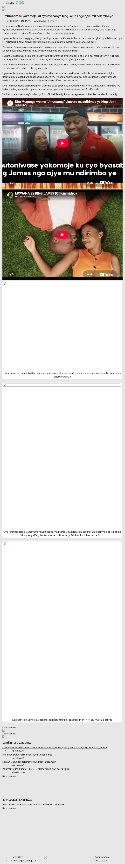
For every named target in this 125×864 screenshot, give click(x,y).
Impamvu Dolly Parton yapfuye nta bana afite (27, 754)
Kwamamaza (101, 857)
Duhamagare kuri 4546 (23, 860)
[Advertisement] (62, 786)
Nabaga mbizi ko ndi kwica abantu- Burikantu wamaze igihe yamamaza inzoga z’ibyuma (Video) (54, 747)
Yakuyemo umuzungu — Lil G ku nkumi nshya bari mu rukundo (35, 769)
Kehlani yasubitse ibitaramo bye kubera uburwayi (29, 762)
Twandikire (17, 857)
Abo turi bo (100, 860)
